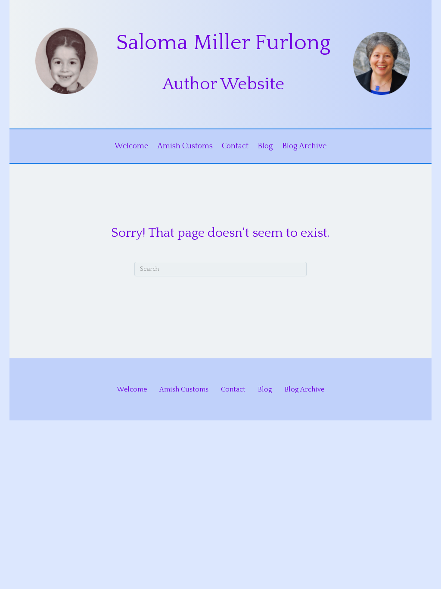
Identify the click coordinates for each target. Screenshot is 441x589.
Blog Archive (304, 146)
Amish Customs (185, 146)
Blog (265, 146)
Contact (235, 146)
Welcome (131, 146)
